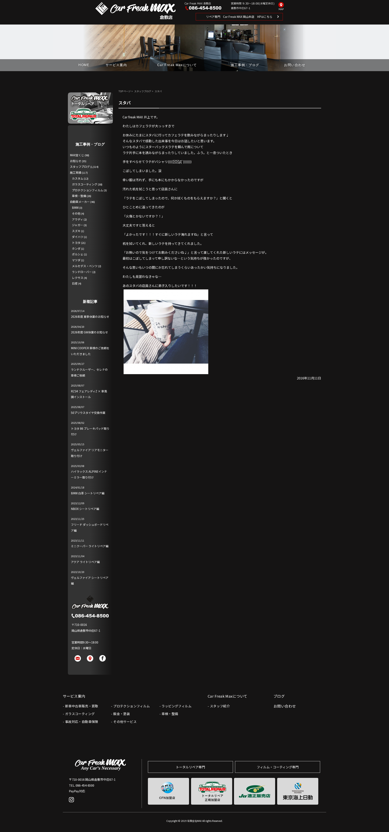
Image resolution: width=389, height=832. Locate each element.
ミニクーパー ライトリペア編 (89, 546)
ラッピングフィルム (176, 706)
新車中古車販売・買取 (81, 706)
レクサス (77, 278)
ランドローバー (82, 272)
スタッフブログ (142, 91)
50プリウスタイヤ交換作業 (88, 413)
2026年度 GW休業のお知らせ (89, 332)
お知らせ (75, 161)
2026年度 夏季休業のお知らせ (90, 317)
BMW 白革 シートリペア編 (87, 493)
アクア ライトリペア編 (85, 562)
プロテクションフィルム (87, 190)
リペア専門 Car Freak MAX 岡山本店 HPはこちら (239, 17)
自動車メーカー (80, 202)
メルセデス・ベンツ (84, 266)
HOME (83, 65)
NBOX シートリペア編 (85, 509)
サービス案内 (116, 65)
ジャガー (77, 225)
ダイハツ (77, 237)
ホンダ (76, 248)
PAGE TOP (379, 820)
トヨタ (76, 243)
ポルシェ (77, 254)
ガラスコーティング (84, 184)
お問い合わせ (295, 65)
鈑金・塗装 (121, 713)
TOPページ (125, 91)
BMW (75, 208)
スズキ (76, 231)
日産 (75, 283)
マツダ (76, 260)
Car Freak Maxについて (177, 65)
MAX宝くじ (77, 155)
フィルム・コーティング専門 (278, 767)
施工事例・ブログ (245, 65)
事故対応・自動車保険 (81, 721)
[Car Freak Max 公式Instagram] (72, 802)
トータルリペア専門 (190, 767)
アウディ (77, 219)
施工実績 (75, 172)
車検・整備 (79, 196)
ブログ (279, 696)
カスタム (77, 178)
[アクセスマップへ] (281, 6)
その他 (76, 213)
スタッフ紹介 (220, 706)
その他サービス (125, 721)
